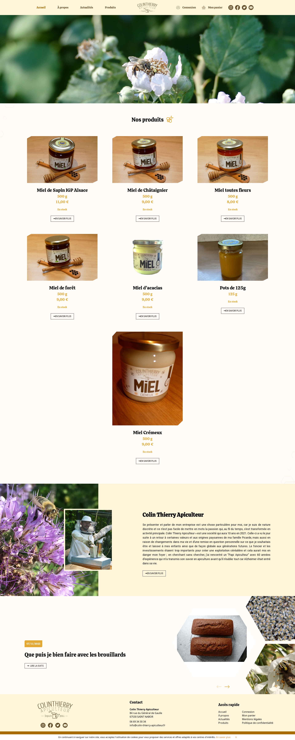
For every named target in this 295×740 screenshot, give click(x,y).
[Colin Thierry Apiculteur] (147, 7)
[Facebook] (238, 7)
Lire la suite (37, 666)
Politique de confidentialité (257, 723)
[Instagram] (231, 7)
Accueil (41, 7)
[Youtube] (252, 7)
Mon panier (215, 7)
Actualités (86, 7)
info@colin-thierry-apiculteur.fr (147, 725)
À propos (63, 7)
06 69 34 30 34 (138, 721)
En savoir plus (63, 218)
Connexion (189, 7)
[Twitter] (245, 7)
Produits (110, 7)
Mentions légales (252, 719)
